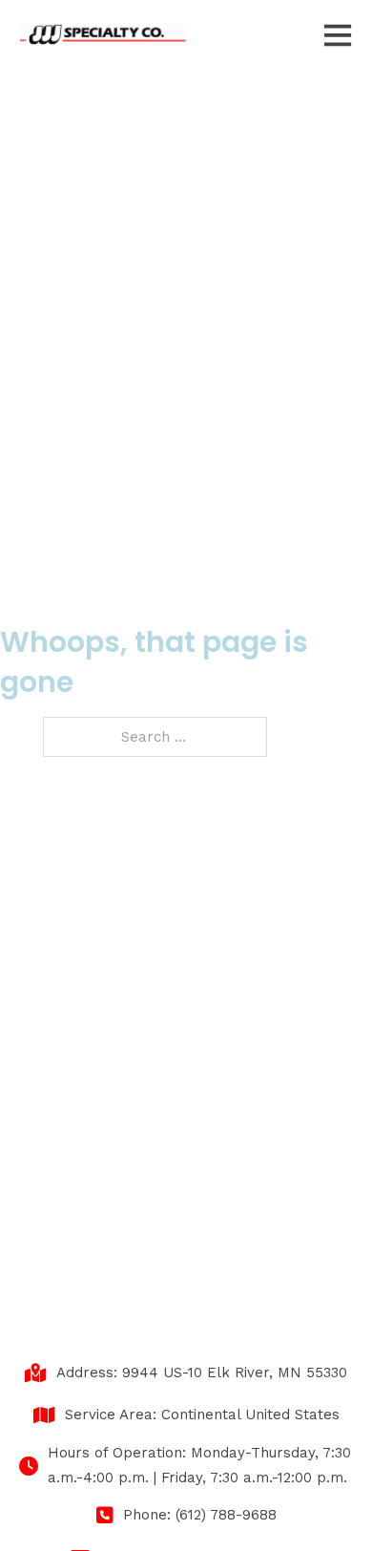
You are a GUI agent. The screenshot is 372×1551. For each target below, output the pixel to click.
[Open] (337, 34)
